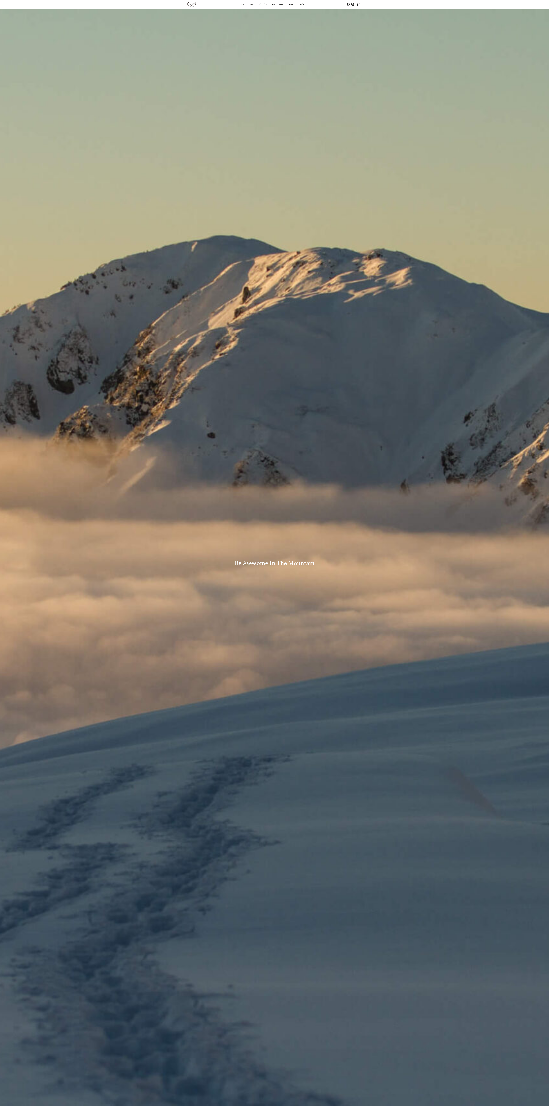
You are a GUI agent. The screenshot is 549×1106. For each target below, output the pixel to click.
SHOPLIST (304, 4)
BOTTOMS (263, 4)
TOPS (252, 4)
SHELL (243, 4)
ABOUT (292, 4)
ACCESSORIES (278, 4)
